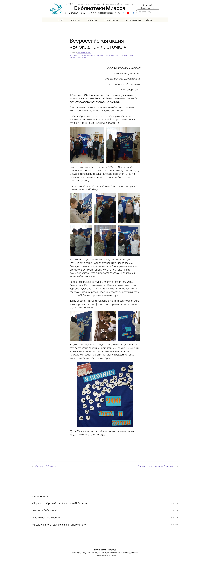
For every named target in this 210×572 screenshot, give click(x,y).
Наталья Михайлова (84, 53)
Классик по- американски (46, 517)
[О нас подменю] (64, 20)
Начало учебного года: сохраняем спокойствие (59, 524)
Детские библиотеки (85, 55)
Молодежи (114, 55)
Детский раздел (99, 55)
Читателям (82, 57)
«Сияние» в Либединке (45, 466)
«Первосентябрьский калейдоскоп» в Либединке (60, 503)
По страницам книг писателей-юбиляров (156, 466)
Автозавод (73, 55)
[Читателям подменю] (81, 20)
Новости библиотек (126, 55)
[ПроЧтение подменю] (98, 20)
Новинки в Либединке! (44, 510)
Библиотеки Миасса (99, 8)
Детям (108, 55)
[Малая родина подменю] (118, 20)
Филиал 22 (73, 57)
